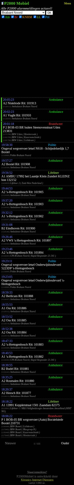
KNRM (27, 17)
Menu (67, 3)
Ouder (65, 443)
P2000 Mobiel (16, 3)
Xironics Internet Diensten (37, 480)
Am (7, 17)
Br (16, 17)
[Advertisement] (37, 58)
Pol (47, 17)
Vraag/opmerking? (37, 472)
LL (38, 17)
